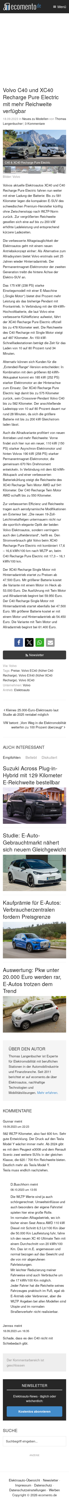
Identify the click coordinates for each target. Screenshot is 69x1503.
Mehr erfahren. (47, 1092)
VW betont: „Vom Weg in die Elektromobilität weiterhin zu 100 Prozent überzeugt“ (34, 724)
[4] (17, 133)
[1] (6, 133)
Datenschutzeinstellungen (27, 1489)
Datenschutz (43, 1485)
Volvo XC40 (26, 680)
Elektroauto (22, 690)
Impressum (23, 1485)
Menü (62, 6)
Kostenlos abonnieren (34, 1411)
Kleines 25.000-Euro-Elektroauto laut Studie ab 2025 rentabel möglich (30, 712)
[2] (9, 133)
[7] (28, 133)
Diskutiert (49, 757)
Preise (15, 670)
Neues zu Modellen (35, 119)
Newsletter (36, 655)
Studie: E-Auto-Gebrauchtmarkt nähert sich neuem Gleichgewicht (34, 842)
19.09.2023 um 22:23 (16, 1126)
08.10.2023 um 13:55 (24, 1190)
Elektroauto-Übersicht (24, 1480)
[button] (61, 148)
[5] (20, 133)
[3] (13, 133)
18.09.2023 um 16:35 (16, 1331)
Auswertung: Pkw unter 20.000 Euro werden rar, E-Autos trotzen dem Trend (32, 980)
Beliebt (31, 757)
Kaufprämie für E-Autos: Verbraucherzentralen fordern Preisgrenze (32, 909)
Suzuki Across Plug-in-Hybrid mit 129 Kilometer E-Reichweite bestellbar (32, 775)
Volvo (26, 685)
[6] (24, 133)
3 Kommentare (35, 123)
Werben (54, 1489)
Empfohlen (12, 757)
